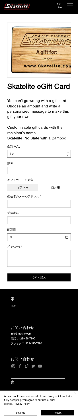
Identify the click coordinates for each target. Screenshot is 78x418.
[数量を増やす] (23, 170)
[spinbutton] (16, 170)
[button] (60, 5)
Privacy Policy (22, 403)
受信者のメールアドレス (24, 196)
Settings (20, 412)
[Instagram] (13, 366)
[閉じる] (73, 395)
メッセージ (14, 246)
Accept (57, 412)
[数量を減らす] (10, 170)
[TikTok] (26, 366)
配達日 (11, 229)
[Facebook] (19, 366)
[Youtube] (40, 366)
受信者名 (13, 213)
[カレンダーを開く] (67, 237)
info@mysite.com (21, 333)
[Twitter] (33, 366)
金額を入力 (14, 146)
